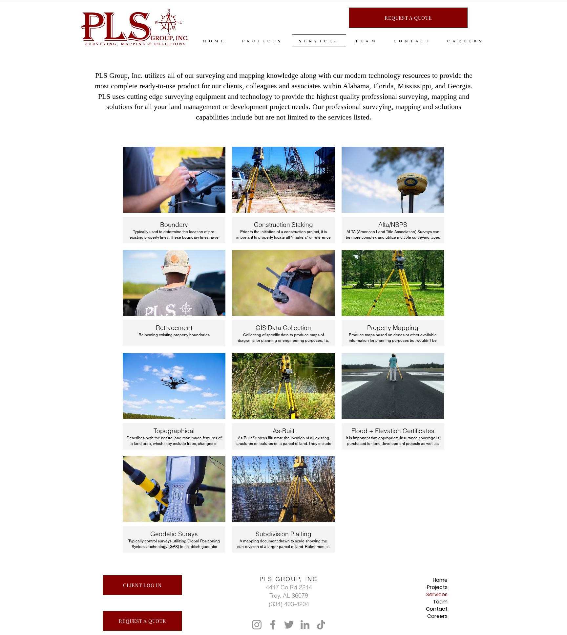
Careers (437, 616)
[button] (174, 195)
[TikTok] (321, 624)
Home (440, 580)
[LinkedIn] (305, 624)
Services (437, 594)
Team (440, 601)
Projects (437, 587)
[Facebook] (272, 624)
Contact (437, 609)
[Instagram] (256, 624)
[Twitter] (289, 624)
